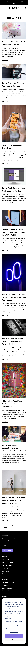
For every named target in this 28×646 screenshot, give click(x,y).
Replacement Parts (7, 588)
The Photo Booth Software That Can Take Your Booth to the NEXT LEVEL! (13, 232)
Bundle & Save (6, 571)
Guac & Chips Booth (7, 562)
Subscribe (7, 550)
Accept (14, 635)
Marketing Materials (7, 591)
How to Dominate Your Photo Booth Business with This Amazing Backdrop (13, 500)
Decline (14, 639)
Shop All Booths (6, 574)
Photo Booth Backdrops (8, 582)
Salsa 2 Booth (5, 559)
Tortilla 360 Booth (7, 565)
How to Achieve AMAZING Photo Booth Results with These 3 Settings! (12, 341)
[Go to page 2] (22, 526)
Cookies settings (14, 632)
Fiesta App (5, 568)
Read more (5, 60)
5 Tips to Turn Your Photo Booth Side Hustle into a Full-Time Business (13, 404)
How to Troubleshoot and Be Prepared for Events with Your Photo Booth (14, 297)
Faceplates (5, 585)
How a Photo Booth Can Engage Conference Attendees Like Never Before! (14, 448)
